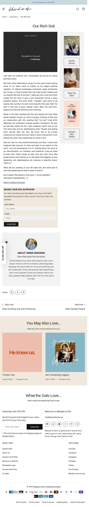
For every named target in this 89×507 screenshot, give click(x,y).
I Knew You (8, 374)
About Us (6, 453)
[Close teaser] (6, 242)
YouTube (71, 449)
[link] (12, 292)
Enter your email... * (13, 427)
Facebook (72, 453)
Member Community (76, 473)
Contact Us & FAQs (10, 457)
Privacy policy (34, 502)
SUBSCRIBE (11, 224)
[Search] (77, 9)
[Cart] (83, 9)
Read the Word (72, 94)
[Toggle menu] (3, 9)
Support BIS (7, 449)
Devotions (13, 17)
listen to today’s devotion (14, 182)
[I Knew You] (22, 352)
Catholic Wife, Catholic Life (24, 275)
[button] (3, 253)
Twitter (71, 465)
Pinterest (72, 461)
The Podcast (73, 469)
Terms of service (48, 502)
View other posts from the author (31, 256)
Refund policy (21, 502)
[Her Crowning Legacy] (65, 352)
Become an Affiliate (10, 461)
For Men (5, 473)
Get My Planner (71, 61)
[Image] (72, 46)
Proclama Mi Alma (9, 469)
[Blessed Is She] (20, 9)
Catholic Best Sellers (71, 134)
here (33, 278)
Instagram (72, 457)
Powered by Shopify (53, 487)
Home (4, 17)
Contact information (77, 502)
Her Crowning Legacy (57, 374)
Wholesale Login (9, 465)
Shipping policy (62, 502)
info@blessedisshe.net (54, 417)
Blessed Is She (39, 487)
